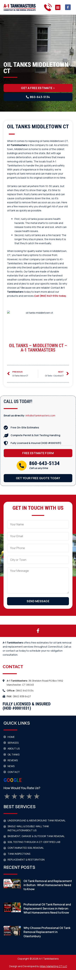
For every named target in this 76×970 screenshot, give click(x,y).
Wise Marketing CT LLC (53, 966)
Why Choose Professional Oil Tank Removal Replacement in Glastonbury (47, 932)
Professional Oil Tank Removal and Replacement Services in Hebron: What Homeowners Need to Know (47, 908)
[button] (57, 7)
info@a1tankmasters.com (40, 415)
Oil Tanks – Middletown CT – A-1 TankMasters (38, 348)
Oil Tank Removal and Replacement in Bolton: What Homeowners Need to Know (48, 885)
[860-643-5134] (22, 466)
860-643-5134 (44, 463)
